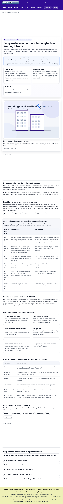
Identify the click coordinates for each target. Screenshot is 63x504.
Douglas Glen (39, 413)
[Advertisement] (31, 25)
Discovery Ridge (16, 413)
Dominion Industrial (28, 413)
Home (4, 7)
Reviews (33, 7)
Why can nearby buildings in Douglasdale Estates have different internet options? (31, 455)
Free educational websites (24, 492)
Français (55, 7)
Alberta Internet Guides (16, 489)
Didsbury (6, 413)
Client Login (47, 7)
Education (39, 7)
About (26, 7)
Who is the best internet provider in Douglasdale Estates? (23, 479)
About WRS (32, 489)
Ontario (16, 7)
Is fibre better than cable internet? (16, 460)
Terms (45, 492)
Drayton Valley (8, 417)
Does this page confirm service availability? (19, 474)
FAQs (21, 7)
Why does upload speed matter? (15, 465)
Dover (47, 413)
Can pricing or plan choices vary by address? (19, 469)
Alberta (10, 7)
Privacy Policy (37, 492)
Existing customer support (51, 489)
